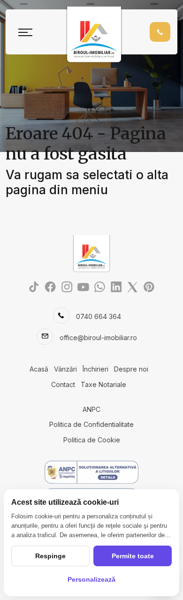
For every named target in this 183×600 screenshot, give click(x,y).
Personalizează (91, 579)
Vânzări (65, 369)
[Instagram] (67, 286)
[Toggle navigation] (25, 31)
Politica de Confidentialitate (91, 424)
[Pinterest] (149, 286)
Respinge (50, 556)
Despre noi (131, 369)
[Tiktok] (34, 286)
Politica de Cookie (91, 440)
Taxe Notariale (103, 384)
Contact (63, 384)
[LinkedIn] (116, 286)
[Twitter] (132, 286)
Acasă (39, 369)
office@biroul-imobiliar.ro (98, 338)
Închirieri (95, 369)
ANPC (91, 409)
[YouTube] (83, 286)
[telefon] (160, 32)
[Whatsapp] (100, 286)
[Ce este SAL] (91, 472)
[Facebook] (50, 286)
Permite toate (133, 556)
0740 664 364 (98, 316)
